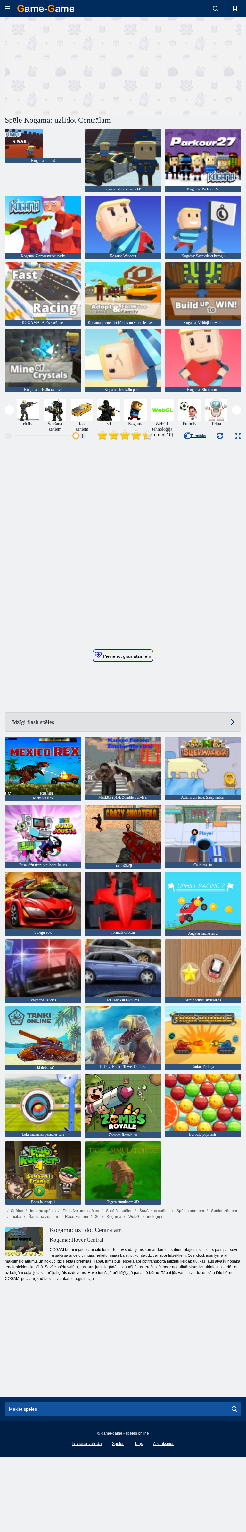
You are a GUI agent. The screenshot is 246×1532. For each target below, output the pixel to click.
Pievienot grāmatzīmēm (126, 656)
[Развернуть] (238, 436)
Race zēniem (76, 1216)
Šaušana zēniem (43, 1216)
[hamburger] (8, 8)
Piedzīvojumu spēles (80, 1211)
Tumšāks (198, 436)
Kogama (113, 1216)
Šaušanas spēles (153, 1211)
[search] (234, 1409)
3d (97, 1216)
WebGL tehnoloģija (144, 1216)
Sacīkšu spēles (118, 1211)
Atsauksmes (163, 1443)
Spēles (17, 1211)
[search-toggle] (215, 8)
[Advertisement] (64, 65)
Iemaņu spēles (42, 1211)
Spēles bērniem (190, 1211)
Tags (139, 1443)
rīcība (16, 1216)
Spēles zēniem (223, 1211)
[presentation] (9, 410)
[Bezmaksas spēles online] (46, 8)
